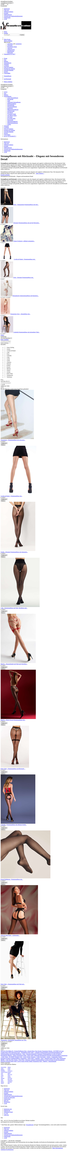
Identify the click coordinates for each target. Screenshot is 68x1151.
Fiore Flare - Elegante (24, 1060)
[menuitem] (35, 9)
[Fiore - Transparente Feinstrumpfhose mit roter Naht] (7, 204)
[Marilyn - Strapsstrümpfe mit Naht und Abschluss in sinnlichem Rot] (18, 662)
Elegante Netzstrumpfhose (54, 1055)
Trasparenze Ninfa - (22, 1055)
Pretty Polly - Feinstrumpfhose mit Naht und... (13, 984)
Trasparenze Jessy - (38, 1061)
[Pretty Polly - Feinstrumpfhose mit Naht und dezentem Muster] (15, 982)
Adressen (9, 48)
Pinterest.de (7, 1110)
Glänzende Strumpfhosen (14, 102)
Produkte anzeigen (5, 341)
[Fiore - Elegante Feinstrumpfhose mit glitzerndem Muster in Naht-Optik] (7, 277)
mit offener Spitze (12, 115)
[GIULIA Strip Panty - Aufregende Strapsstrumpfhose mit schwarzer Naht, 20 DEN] (19, 934)
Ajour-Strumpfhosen (12, 98)
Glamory (9, 362)
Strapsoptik (10, 120)
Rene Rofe (10, 1079)
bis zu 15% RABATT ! (10, 136)
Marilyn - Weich (12, 1055)
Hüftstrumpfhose (11, 103)
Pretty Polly (10, 373)
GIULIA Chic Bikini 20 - (7, 1051)
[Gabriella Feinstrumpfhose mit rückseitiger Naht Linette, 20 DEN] (7, 332)
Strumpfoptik (10, 105)
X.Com (6, 1113)
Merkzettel (10, 52)
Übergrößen (7, 134)
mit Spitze (10, 117)
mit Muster (10, 112)
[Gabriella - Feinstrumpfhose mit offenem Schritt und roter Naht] (18, 823)
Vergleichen (4, 443)
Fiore (8, 354)
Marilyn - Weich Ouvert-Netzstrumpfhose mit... (13, 720)
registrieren (19, 43)
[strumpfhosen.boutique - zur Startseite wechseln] (16, 29)
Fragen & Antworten (9, 1097)
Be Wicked (3, 1070)
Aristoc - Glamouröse (52, 1057)
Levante (9, 1072)
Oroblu (8, 372)
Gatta (8, 357)
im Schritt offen (11, 118)
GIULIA (2, 1083)
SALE (5, 92)
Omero (8, 370)
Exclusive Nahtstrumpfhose (13, 1058)
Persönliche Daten (12, 46)
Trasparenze (10, 375)
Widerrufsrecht (8, 14)
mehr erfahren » (40, 173)
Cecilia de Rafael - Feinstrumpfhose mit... (25, 259)
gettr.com (6, 1115)
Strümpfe (6, 126)
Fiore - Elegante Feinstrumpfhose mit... (23, 277)
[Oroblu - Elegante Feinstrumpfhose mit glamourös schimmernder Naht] (18, 550)
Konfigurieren (10, 1149)
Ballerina (2, 1069)
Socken (6, 133)
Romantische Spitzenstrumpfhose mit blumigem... (26, 295)
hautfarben (10, 108)
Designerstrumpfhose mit (55, 1052)
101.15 (7, 381)
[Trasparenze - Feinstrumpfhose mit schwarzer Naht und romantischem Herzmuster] (17, 438)
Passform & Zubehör (9, 130)
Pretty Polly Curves (16, 1061)
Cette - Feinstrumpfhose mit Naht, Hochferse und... (14, 608)
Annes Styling (10, 347)
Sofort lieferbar (5, 343)
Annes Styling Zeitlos (27, 1061)
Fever (2, 1074)
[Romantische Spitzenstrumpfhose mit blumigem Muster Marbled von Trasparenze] (7, 295)
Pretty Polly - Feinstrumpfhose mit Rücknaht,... (13, 768)
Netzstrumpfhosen (12, 106)
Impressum (7, 8)
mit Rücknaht (10, 111)
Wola (9, 1083)
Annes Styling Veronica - (30, 1057)
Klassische (34, 1054)
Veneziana (9, 377)
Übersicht (9, 45)
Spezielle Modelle (8, 131)
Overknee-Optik (11, 114)
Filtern (2, 335)
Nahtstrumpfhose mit (6, 1054)
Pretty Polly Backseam (11, 1052)
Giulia (8, 360)
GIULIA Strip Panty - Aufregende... (10, 935)
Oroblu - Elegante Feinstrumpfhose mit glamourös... (14, 552)
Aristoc (8, 349)
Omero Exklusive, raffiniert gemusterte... (24, 241)
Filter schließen (5, 339)
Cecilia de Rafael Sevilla (51, 1060)
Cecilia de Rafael (11, 350)
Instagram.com (8, 1109)
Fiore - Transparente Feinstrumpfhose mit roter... (26, 204)
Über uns (6, 10)
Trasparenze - (24, 1058)
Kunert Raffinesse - (17, 1054)
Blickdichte (10, 99)
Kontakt (6, 13)
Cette (8, 352)
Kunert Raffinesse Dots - (21, 1051)
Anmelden (10, 43)
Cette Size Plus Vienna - (12, 1060)
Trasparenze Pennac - (47, 1051)
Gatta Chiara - (5, 1057)
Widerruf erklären (8, 11)
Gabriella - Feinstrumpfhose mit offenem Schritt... (14, 824)
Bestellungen (10, 51)
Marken (6, 95)
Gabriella (9, 355)
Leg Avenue (10, 1070)
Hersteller (3, 344)
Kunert (8, 367)
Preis (2, 379)
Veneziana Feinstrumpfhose (44, 1054)
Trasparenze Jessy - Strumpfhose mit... (20, 314)
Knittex (9, 365)
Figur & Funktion (8, 129)
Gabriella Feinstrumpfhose (42, 1052)
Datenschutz (7, 17)
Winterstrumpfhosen (12, 123)
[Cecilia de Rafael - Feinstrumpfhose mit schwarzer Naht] (7, 259)
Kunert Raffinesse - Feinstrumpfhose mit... (12, 879)
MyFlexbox (7, 1102)
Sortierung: (3, 336)
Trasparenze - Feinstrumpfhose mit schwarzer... (13, 440)
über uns (6, 1100)
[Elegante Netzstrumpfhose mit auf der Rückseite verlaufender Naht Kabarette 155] (7, 223)
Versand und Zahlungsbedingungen (13, 16)
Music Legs (10, 1074)
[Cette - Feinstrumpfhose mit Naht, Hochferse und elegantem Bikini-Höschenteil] (20, 606)
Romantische (4, 1055)
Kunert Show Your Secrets (35, 1051)
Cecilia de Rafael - (57, 1054)
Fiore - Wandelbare (22, 1052)
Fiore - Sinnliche (45, 1058)
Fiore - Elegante (26, 1054)
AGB (5, 19)
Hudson (9, 364)
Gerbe (8, 359)
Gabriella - (38, 1058)
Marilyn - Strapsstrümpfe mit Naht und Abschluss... (14, 664)
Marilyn (9, 368)
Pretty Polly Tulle (54, 1058)
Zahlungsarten (11, 49)
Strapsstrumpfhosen (12, 121)
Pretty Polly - (31, 1052)
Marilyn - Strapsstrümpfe (49, 1061)
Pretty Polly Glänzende (33, 1055)
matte (8, 100)
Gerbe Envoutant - (42, 1057)
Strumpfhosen (7, 96)
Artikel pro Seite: (5, 386)
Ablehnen (3, 1149)
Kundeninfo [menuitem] (12, 12)
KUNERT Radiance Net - (16, 1057)
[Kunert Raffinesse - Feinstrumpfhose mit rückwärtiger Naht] (25, 878)
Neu (5, 93)
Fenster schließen (5, 175)
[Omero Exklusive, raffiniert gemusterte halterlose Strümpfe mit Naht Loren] (7, 241)
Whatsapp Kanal (8, 1112)
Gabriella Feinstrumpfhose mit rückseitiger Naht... (27, 332)
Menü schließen (8, 41)
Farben (9, 124)
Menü (5, 31)
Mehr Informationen (57, 1148)
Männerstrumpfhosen (12, 109)
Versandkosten (30, 1124)
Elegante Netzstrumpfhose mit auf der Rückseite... (27, 223)
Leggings (6, 127)
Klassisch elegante (6, 1061)
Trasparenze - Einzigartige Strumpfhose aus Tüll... (14, 1040)
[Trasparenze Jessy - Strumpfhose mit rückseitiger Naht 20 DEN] (5, 314)
